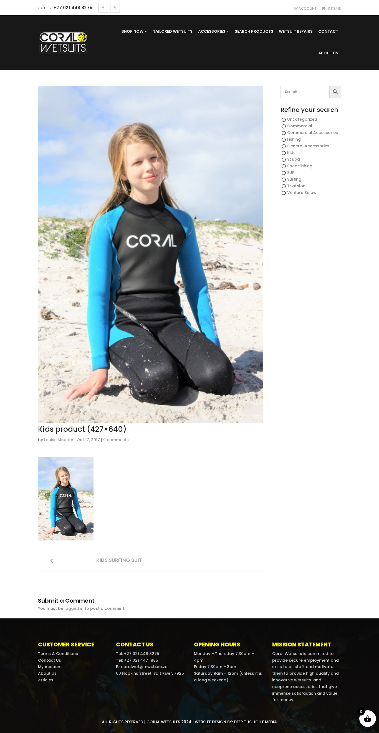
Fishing (294, 139)
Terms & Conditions (58, 653)
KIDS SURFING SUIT (119, 560)
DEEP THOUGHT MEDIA (255, 722)
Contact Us (49, 660)
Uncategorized (302, 119)
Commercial (299, 126)
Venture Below (302, 192)
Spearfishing (299, 166)
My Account (50, 666)
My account (305, 8)
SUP (290, 172)
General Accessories (308, 146)
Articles (45, 680)
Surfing (294, 179)
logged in (74, 608)
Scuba (293, 159)
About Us (47, 673)
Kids (291, 152)
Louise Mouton (58, 440)
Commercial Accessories (312, 132)
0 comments (116, 440)
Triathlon (296, 186)
